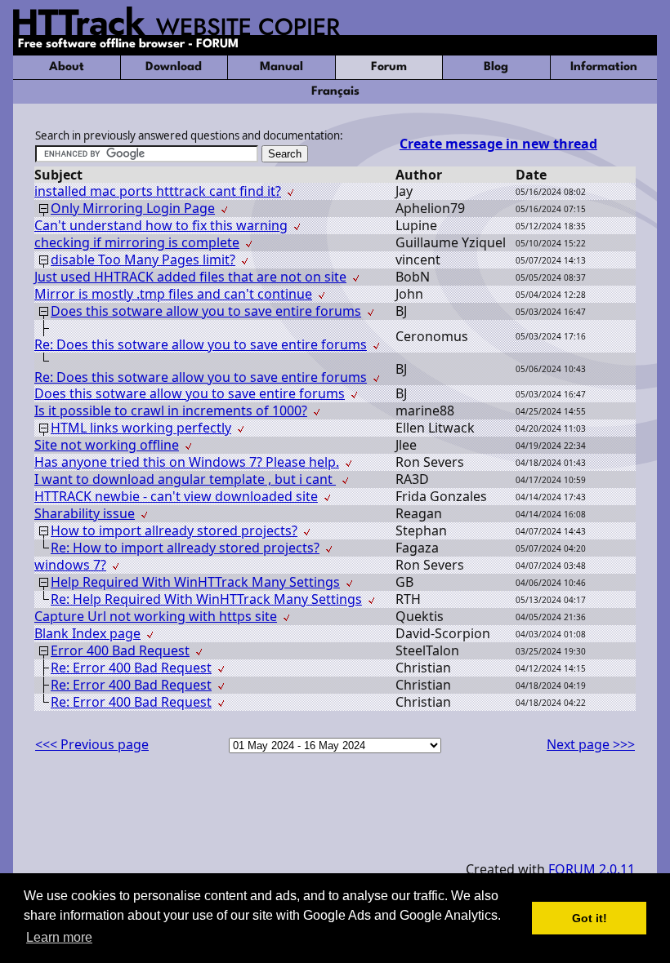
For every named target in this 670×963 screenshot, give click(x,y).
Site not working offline (106, 445)
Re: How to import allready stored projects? (185, 548)
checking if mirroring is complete (136, 242)
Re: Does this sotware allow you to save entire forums (200, 344)
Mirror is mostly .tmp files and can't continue (173, 294)
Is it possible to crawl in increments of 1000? (170, 410)
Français (335, 92)
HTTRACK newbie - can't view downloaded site (176, 496)
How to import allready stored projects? (174, 530)
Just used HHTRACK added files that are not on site (190, 277)
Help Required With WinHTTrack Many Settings (195, 582)
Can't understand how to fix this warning (161, 225)
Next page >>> (591, 744)
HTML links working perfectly (141, 428)
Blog (496, 67)
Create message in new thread (498, 144)
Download (173, 67)
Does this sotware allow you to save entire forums (206, 311)
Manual (281, 67)
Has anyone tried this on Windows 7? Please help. (186, 462)
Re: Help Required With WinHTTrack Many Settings (206, 599)
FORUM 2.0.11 (591, 869)
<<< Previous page (92, 744)
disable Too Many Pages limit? (143, 259)
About (66, 67)
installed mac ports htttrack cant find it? (157, 191)
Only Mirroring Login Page (133, 208)
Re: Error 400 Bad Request (131, 668)
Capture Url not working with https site (155, 616)
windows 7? (70, 565)
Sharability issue (84, 513)
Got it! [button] (589, 918)
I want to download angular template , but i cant (185, 479)
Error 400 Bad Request (120, 650)
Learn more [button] (59, 937)
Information (603, 67)
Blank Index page (87, 633)
